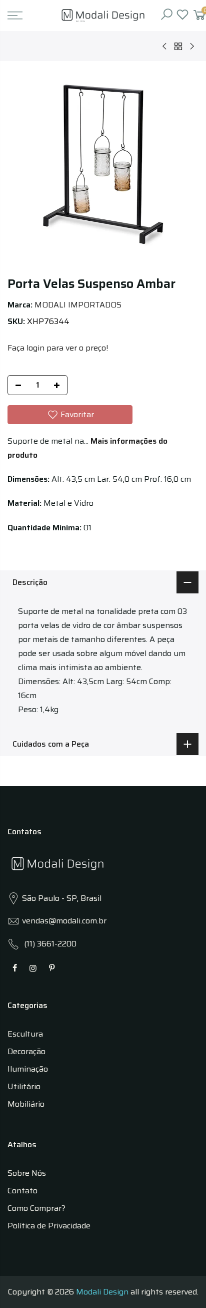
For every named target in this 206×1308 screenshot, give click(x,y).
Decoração (27, 1051)
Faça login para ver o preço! (58, 348)
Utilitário (24, 1086)
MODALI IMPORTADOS (78, 304)
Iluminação (28, 1069)
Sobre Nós (27, 1173)
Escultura (25, 1034)
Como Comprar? (37, 1208)
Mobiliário (26, 1104)
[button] (70, 414)
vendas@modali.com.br (64, 920)
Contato (23, 1190)
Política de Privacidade (49, 1225)
